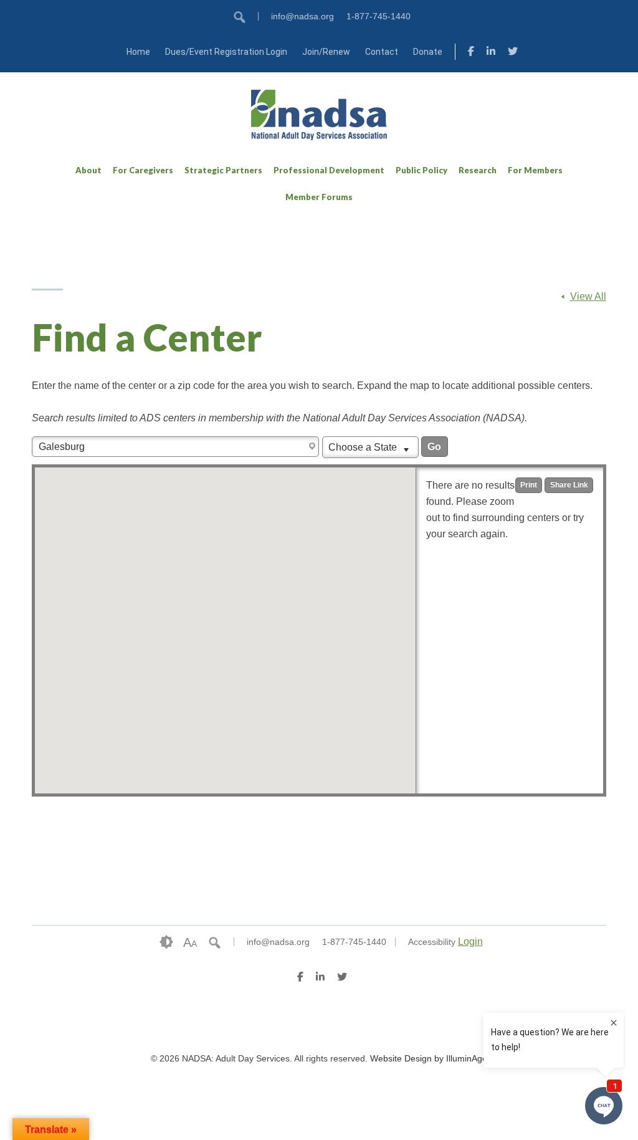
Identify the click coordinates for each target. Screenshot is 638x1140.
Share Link (569, 485)
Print (528, 485)
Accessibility (431, 942)
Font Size (190, 942)
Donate (427, 52)
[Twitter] (513, 53)
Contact (381, 52)
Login (470, 941)
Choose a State (363, 447)
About (88, 170)
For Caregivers (143, 170)
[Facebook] (471, 53)
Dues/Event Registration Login (226, 52)
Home (138, 52)
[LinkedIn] (491, 53)
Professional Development (329, 170)
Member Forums (319, 197)
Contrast (166, 942)
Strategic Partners (223, 170)
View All (588, 296)
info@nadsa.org (302, 16)
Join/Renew (326, 52)
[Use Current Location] (313, 447)
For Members (535, 170)
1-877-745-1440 (378, 16)
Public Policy (421, 170)
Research (478, 170)
